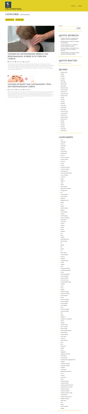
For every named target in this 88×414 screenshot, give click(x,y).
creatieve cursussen (65, 167)
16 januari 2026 (11, 61)
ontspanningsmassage (66, 282)
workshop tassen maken (66, 396)
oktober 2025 (64, 91)
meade (62, 262)
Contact (80, 6)
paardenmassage (65, 291)
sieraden (63, 322)
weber (62, 379)
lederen (62, 249)
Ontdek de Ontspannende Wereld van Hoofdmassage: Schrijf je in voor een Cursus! (28, 56)
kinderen (62, 237)
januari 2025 (63, 109)
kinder (62, 235)
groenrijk (62, 210)
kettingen (63, 231)
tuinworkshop (64, 355)
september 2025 (64, 93)
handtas (62, 214)
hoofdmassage (19, 19)
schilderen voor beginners (66, 319)
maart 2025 (63, 105)
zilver (62, 402)
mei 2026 (63, 78)
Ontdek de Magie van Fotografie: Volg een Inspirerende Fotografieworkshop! (70, 53)
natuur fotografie (64, 276)
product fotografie (65, 309)
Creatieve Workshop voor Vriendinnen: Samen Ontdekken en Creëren (69, 45)
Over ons (73, 6)
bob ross (63, 155)
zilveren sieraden (64, 406)
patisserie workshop (65, 293)
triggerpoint (63, 352)
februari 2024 (63, 130)
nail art (62, 272)
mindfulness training (65, 268)
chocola (62, 165)
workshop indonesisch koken (67, 385)
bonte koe (63, 161)
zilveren (62, 404)
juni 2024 (62, 122)
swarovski (63, 338)
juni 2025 (62, 99)
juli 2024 (62, 121)
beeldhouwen (64, 153)
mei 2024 (63, 124)
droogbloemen (64, 190)
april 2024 (63, 126)
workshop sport (64, 394)
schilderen (63, 317)
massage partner (64, 260)
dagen (62, 179)
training (62, 348)
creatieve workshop (65, 169)
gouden (62, 206)
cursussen (63, 177)
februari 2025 (63, 107)
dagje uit (63, 180)
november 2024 (64, 113)
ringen (62, 315)
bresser (62, 163)
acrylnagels (63, 142)
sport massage (64, 326)
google (62, 202)
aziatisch (63, 147)
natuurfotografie (64, 278)
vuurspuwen (63, 377)
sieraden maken (64, 324)
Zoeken (60, 25)
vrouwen (62, 375)
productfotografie (65, 311)
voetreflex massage (65, 363)
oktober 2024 (64, 115)
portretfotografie (64, 301)
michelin (62, 264)
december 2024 (64, 111)
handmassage (64, 212)
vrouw (62, 373)
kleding (62, 245)
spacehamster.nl (13, 9)
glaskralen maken (64, 200)
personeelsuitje (64, 295)
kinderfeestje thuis (65, 239)
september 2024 (64, 117)
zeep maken (63, 400)
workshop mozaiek (65, 389)
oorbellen (63, 284)
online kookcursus (64, 280)
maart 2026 (63, 82)
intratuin (62, 223)
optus (62, 285)
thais (62, 344)
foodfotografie (64, 196)
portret (62, 297)
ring (61, 313)
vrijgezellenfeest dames (66, 371)
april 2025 (63, 103)
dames (62, 184)
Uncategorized (64, 357)
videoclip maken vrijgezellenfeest (68, 359)
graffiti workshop (64, 208)
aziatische (63, 149)
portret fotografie (65, 299)
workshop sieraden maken (66, 392)
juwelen (62, 227)
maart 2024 (63, 128)
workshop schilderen (65, 390)
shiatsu (62, 320)
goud (62, 204)
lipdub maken (64, 252)
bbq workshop (64, 151)
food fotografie (64, 194)
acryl (62, 140)
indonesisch (63, 221)
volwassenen (63, 369)
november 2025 (64, 89)
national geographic (65, 274)
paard (62, 287)
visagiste (63, 361)
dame (62, 182)
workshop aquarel (65, 381)
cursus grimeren (64, 171)
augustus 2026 (64, 72)
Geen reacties (19, 61)
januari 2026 (63, 86)
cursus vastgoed (64, 175)
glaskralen (63, 198)
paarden (62, 289)
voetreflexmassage (65, 365)
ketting (62, 229)
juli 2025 (62, 97)
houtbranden (64, 219)
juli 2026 (62, 74)
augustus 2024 (64, 119)
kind (61, 233)
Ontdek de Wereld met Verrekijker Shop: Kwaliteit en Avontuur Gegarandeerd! (69, 39)
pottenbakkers (64, 305)
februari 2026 (63, 84)
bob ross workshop (65, 157)
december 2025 (64, 87)
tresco (62, 350)
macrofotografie (64, 254)
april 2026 (63, 80)
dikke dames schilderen (66, 188)
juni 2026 (62, 76)
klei (61, 247)
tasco (62, 342)
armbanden (63, 145)
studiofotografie (64, 334)
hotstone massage (65, 217)
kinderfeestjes (64, 241)
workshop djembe (65, 383)
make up (63, 256)
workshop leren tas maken (66, 387)
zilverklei (62, 408)
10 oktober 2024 (11, 89)
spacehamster (27, 61)
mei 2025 (63, 101)
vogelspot (63, 367)
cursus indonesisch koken (66, 173)
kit (61, 243)
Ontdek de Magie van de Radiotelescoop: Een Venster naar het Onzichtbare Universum (70, 49)
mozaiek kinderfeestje (66, 270)
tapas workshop (64, 340)
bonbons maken (64, 159)
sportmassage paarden (66, 330)
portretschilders (64, 303)
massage (63, 258)
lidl (61, 250)
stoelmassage (64, 332)
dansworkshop (64, 186)
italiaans (62, 225)
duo (61, 192)
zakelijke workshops (65, 398)
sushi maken (63, 336)
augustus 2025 (64, 95)
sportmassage (64, 328)
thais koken (63, 346)
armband (63, 144)
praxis (62, 307)
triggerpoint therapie (65, 354)
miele (62, 266)
